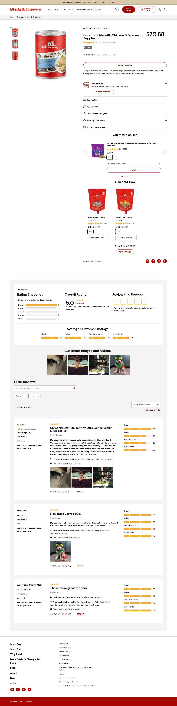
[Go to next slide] (164, 152)
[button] (125, 65)
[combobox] (147, 404)
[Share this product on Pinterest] (165, 261)
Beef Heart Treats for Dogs (96, 218)
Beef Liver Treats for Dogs (123, 218)
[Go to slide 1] (122, 176)
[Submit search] (116, 9)
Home (12, 17)
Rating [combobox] (18, 396)
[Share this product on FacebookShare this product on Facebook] (153, 261)
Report (80, 491)
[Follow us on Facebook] (18, 689)
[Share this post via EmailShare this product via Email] (147, 261)
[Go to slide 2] (125, 176)
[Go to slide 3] (127, 176)
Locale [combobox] (33, 396)
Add (134, 170)
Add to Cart (125, 252)
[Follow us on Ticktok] (24, 689)
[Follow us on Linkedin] (29, 689)
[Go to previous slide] (85, 152)
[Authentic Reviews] (23, 290)
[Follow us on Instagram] (12, 689)
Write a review (109, 43)
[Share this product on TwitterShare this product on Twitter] (159, 261)
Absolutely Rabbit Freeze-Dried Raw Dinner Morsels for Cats (132, 144)
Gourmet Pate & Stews (95, 28)
